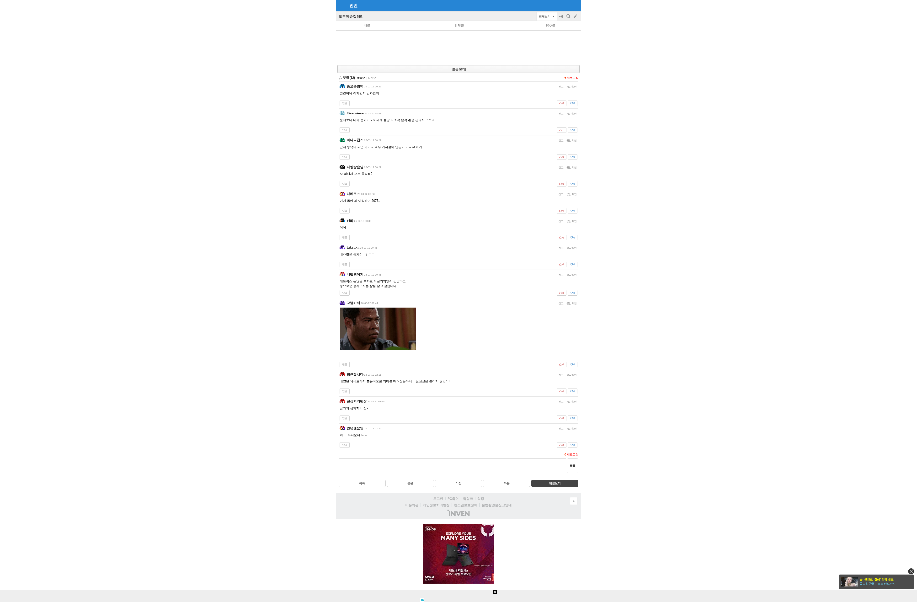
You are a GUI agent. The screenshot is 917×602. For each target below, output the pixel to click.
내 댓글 (459, 25)
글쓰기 (576, 16)
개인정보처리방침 (436, 505)
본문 (410, 483)
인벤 (353, 5)
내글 (367, 25)
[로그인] (567, 5)
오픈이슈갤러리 (351, 16)
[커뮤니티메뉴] (341, 5)
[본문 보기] (458, 69)
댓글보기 (555, 483)
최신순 (372, 78)
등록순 (361, 78)
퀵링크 (468, 499)
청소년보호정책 (465, 505)
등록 (573, 466)
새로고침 (572, 78)
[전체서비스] (575, 5)
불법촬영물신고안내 (497, 505)
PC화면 (453, 499)
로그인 (438, 499)
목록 (362, 483)
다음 (507, 483)
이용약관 (412, 505)
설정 (480, 499)
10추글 (550, 25)
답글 (344, 103)
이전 (458, 483)
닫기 (911, 571)
